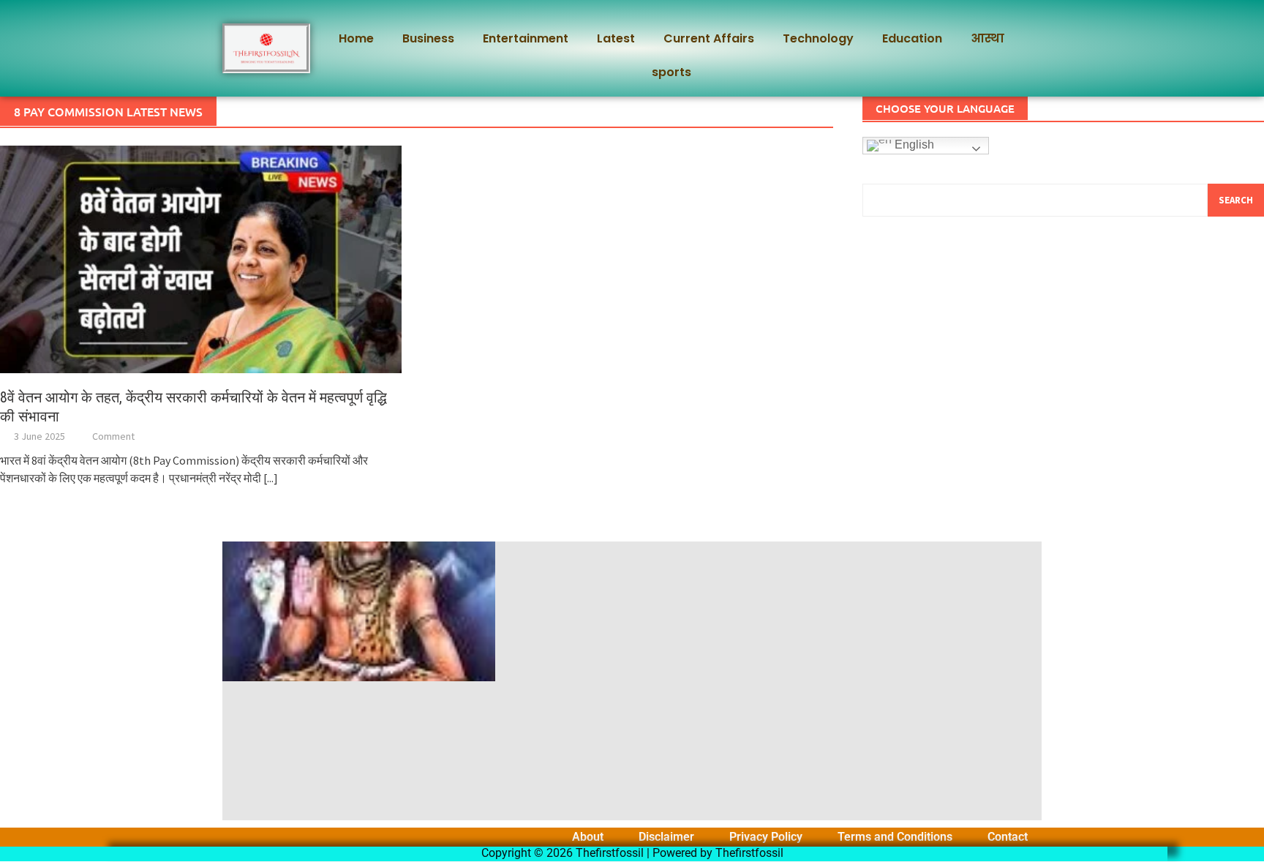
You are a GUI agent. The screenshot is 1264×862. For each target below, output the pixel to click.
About (587, 837)
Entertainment (525, 38)
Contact (1008, 837)
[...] (270, 478)
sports (671, 72)
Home (356, 38)
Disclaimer (666, 837)
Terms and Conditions (895, 837)
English (913, 144)
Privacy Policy (765, 837)
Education (912, 38)
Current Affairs (708, 38)
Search (1236, 200)
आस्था (987, 38)
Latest (616, 38)
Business (428, 38)
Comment (113, 436)
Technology (818, 38)
